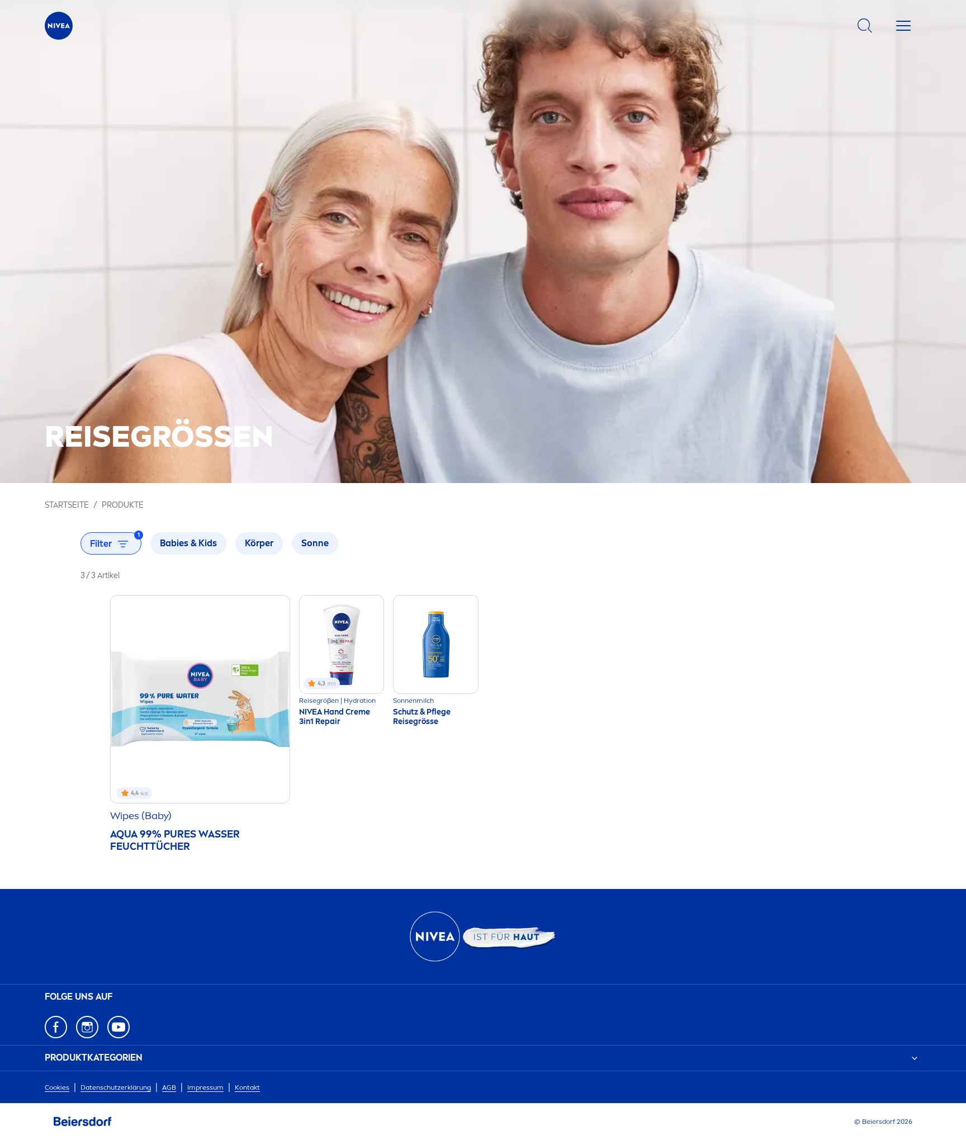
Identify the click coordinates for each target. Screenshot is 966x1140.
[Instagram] (87, 1027)
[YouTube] (118, 1027)
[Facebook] (56, 1027)
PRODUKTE (123, 505)
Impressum (205, 1087)
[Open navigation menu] (903, 26)
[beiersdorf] (83, 1122)
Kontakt (247, 1087)
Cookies (57, 1087)
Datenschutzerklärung (115, 1087)
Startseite (67, 505)
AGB (169, 1087)
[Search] (865, 26)
